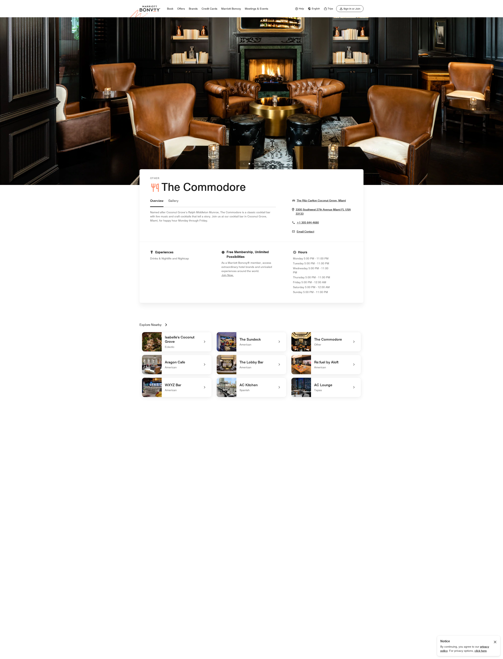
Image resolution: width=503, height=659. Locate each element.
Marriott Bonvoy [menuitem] (231, 8)
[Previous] (244, 164)
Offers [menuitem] (181, 8)
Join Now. (240, 275)
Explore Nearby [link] (151, 325)
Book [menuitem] (170, 8)
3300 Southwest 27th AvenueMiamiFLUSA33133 (323, 211)
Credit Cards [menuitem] (209, 8)
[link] (299, 8)
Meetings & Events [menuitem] (256, 8)
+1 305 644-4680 (308, 222)
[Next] (259, 164)
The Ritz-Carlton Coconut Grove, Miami (321, 200)
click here (481, 650)
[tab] (156, 203)
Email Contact (305, 231)
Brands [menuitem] (193, 8)
